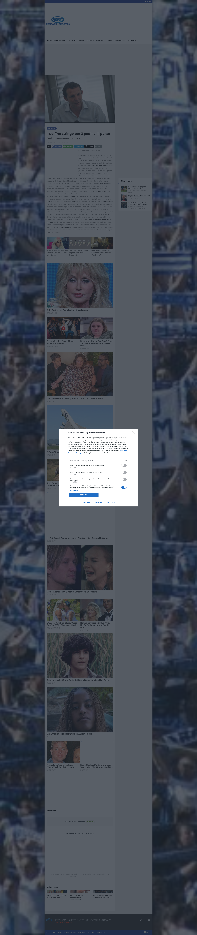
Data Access (98, 502)
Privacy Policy (110, 502)
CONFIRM (84, 495)
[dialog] (98, 467)
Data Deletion (86, 502)
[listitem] (98, 461)
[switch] (124, 465)
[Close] (134, 433)
